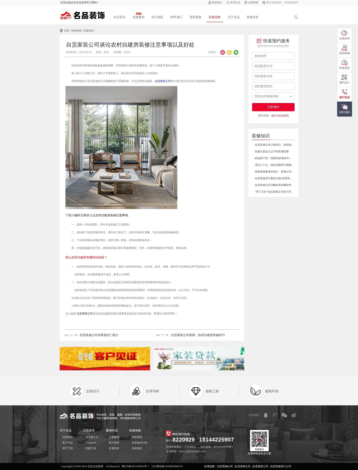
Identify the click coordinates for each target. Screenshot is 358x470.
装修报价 (217, 2)
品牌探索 (253, 2)
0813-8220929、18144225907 (282, 2)
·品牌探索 (67, 437)
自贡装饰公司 (243, 466)
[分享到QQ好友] (265, 415)
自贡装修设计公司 (280, 466)
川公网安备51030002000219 (167, 466)
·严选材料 (90, 442)
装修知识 (89, 30)
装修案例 (139, 17)
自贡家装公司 (163, 81)
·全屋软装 (113, 448)
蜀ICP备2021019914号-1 (135, 466)
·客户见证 (67, 442)
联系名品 (235, 2)
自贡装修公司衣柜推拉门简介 (99, 335)
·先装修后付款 (139, 442)
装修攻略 (215, 17)
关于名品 (234, 17)
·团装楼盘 (136, 437)
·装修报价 (136, 448)
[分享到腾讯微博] (275, 415)
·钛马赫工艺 (92, 437)
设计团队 (158, 17)
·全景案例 (113, 437)
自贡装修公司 (225, 466)
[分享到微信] (236, 52)
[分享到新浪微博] (222, 52)
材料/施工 (176, 17)
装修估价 (253, 17)
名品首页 (119, 17)
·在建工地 (90, 448)
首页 (66, 30)
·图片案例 (113, 442)
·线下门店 (67, 448)
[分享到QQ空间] (229, 52)
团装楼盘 (196, 17)
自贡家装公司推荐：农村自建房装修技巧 (198, 335)
